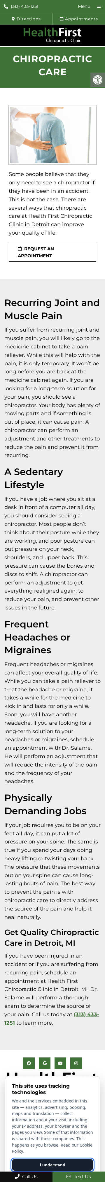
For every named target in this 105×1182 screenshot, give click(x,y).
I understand (52, 1165)
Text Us (82, 1176)
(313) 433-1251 (24, 6)
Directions (28, 18)
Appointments (81, 18)
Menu (84, 6)
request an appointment (36, 252)
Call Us (29, 1176)
